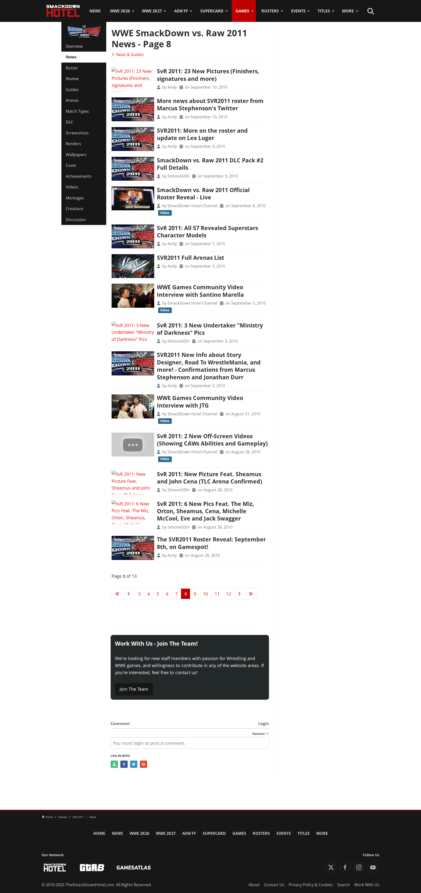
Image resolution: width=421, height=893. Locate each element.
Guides (72, 89)
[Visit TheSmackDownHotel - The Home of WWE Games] (55, 867)
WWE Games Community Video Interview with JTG (200, 401)
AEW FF (181, 11)
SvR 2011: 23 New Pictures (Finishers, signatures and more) (208, 74)
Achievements (79, 176)
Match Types (77, 111)
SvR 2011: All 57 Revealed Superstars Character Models (207, 231)
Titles (324, 11)
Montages (75, 198)
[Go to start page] (118, 593)
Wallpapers (76, 154)
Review (72, 78)
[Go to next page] (239, 593)
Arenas (72, 100)
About (254, 884)
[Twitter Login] (133, 764)
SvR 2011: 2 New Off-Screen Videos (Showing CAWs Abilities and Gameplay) (212, 439)
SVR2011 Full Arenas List (190, 257)
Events (298, 11)
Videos (72, 187)
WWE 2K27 (152, 11)
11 (217, 594)
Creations (75, 208)
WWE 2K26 (120, 11)
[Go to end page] (251, 593)
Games (242, 11)
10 (205, 594)
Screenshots (77, 133)
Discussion (76, 219)
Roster (72, 68)
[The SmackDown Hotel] (63, 11)
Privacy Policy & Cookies (311, 884)
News (95, 11)
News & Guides (130, 54)
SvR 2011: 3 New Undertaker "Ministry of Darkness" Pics (210, 329)
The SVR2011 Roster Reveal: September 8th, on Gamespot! (211, 543)
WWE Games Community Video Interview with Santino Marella (200, 290)
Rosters (270, 11)
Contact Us (274, 884)
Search (343, 884)
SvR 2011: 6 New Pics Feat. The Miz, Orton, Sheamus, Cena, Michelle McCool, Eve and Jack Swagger (205, 511)
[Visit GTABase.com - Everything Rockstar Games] (92, 867)
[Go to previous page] (129, 593)
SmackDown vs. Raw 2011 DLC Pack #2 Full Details (210, 164)
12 (228, 594)
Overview (74, 46)
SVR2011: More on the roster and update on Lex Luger (202, 134)
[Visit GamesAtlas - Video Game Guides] (133, 867)
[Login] (114, 764)
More (348, 11)
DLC (69, 122)
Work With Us (366, 884)
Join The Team (134, 689)
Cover (71, 165)
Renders (73, 143)
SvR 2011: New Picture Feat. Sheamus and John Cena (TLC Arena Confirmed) (209, 477)
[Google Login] (143, 764)
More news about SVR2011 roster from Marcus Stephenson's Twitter (210, 104)
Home (99, 833)
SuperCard (211, 11)
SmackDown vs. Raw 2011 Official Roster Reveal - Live (203, 193)
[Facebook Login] (124, 764)
